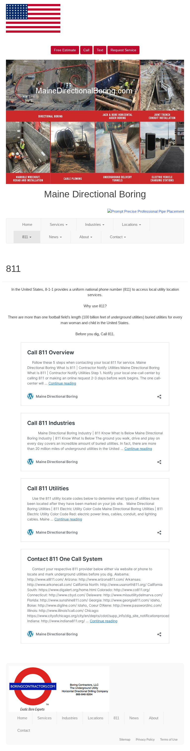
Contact (116, 237)
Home (27, 224)
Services (57, 224)
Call (86, 50)
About (84, 237)
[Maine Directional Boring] (95, 689)
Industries (93, 224)
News (54, 237)
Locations (130, 224)
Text (100, 50)
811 (25, 237)
